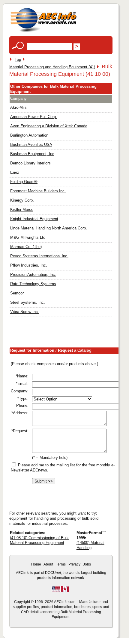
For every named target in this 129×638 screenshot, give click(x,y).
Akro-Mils (18, 107)
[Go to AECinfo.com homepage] (43, 31)
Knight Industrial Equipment (34, 219)
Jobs (87, 564)
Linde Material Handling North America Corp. (48, 228)
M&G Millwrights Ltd (27, 237)
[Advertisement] (69, 333)
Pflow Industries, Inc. (28, 265)
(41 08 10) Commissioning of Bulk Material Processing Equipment (39, 540)
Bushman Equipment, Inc (32, 154)
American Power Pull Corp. (33, 116)
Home (36, 564)
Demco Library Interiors (30, 163)
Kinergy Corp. (22, 200)
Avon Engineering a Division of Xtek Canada (48, 126)
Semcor (17, 293)
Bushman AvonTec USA (31, 144)
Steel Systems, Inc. (27, 302)
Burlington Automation (29, 135)
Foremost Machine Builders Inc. (38, 191)
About (48, 564)
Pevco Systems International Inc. (39, 256)
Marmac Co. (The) (26, 246)
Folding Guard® (24, 181)
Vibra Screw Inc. (24, 311)
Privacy (74, 564)
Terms (61, 564)
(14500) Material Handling (90, 545)
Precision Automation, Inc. (33, 274)
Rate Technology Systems (33, 284)
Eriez (14, 172)
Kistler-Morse (21, 209)
